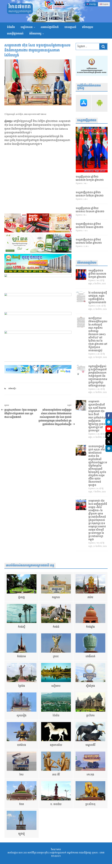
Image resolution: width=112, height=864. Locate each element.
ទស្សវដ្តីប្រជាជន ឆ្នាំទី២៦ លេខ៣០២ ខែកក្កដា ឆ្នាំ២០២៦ (90, 178)
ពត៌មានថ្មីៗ (12, 388)
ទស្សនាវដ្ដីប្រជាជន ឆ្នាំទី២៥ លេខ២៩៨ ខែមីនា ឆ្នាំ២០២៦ (89, 241)
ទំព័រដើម (11, 27)
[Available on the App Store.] (84, 103)
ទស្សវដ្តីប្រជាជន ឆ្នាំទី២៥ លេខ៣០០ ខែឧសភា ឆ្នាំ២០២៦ (90, 210)
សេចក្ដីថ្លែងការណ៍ (15, 34)
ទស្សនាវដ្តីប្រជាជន (86, 120)
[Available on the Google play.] (100, 103)
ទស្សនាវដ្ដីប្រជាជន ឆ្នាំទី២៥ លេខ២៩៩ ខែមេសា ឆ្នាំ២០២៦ (89, 226)
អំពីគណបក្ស (35, 34)
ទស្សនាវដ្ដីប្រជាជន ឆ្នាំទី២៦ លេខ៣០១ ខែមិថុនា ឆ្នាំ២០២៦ (90, 194)
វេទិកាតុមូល (87, 27)
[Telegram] (108, 422)
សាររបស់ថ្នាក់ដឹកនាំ (50, 27)
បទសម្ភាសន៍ (70, 27)
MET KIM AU (41, 114)
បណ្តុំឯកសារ (27, 27)
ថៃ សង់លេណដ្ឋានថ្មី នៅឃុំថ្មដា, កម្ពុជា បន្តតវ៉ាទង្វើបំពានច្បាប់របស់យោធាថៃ (97, 297)
